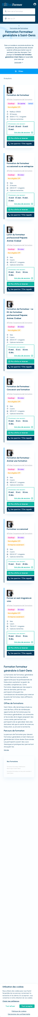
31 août (25, 126)
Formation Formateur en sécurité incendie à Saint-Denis (19, 772)
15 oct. (18, 564)
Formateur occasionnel (17, 529)
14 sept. (25, 198)
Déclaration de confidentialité (19, 1014)
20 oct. (18, 636)
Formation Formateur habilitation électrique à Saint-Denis (16, 767)
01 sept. (11, 129)
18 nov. (25, 636)
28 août (18, 126)
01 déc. (11, 275)
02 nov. (25, 272)
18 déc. (11, 639)
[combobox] (20, 11)
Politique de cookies (19, 1011)
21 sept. (11, 200)
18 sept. (11, 636)
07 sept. (18, 198)
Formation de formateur (19, 28)
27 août (11, 126)
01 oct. (18, 272)
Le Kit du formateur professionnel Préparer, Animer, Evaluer (17, 237)
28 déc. (25, 564)
